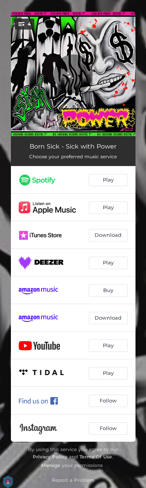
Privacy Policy (50, 457)
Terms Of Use (95, 457)
